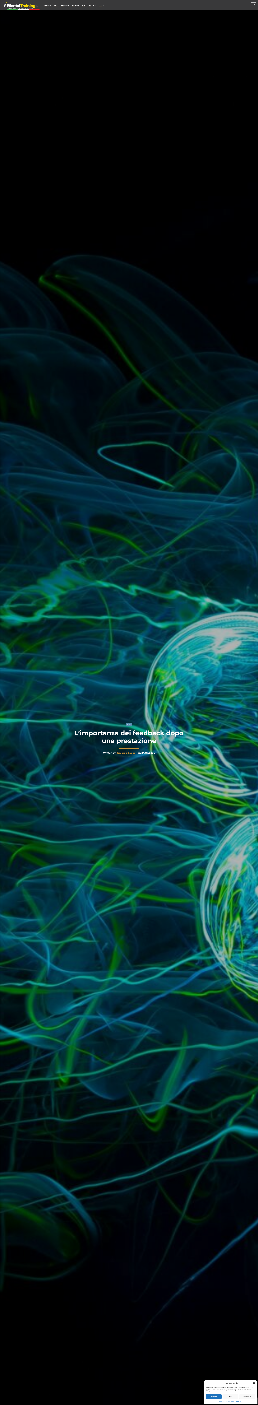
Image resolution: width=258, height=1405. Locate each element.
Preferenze (247, 1397)
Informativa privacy (236, 1401)
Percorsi (65, 5)
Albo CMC (92, 5)
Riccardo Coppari (126, 753)
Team (56, 5)
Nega (230, 1397)
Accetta (214, 1397)
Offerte (75, 5)
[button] (254, 1383)
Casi (83, 5)
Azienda (47, 5)
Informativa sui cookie (224, 1401)
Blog (101, 5)
